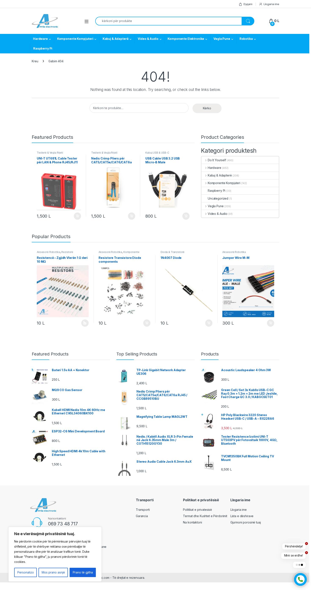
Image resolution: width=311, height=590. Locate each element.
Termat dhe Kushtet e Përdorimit (205, 516)
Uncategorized (218, 198)
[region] (55, 554)
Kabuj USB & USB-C (157, 152)
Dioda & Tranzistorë (172, 252)
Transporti (143, 509)
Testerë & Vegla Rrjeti (50, 152)
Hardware (40, 38)
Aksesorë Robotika (48, 252)
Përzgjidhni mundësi (80, 323)
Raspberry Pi (42, 48)
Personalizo (25, 572)
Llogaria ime (271, 4)
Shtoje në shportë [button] (75, 216)
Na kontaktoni (192, 522)
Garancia (142, 516)
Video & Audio (148, 38)
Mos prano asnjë (53, 572)
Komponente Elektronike (186, 38)
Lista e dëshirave (242, 516)
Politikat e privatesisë (197, 509)
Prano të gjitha (83, 572)
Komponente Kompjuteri (75, 38)
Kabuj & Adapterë (116, 38)
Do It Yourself (217, 160)
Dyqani (248, 4)
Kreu (35, 61)
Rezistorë (67, 252)
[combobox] (168, 21)
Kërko (207, 108)
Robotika (246, 38)
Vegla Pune (221, 38)
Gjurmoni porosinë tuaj (245, 522)
